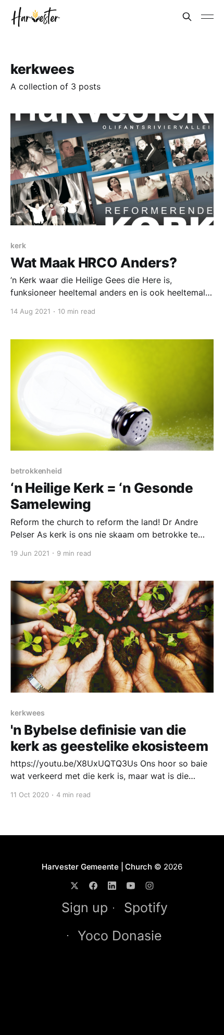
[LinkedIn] (112, 885)
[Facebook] (93, 885)
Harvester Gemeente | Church (97, 867)
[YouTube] (131, 885)
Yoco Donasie (120, 935)
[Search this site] (187, 16)
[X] (74, 885)
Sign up (84, 907)
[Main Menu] (207, 16)
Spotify (146, 907)
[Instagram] (149, 885)
